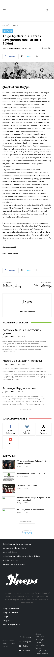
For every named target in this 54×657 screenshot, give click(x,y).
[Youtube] (20, 650)
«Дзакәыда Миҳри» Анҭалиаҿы (22, 360)
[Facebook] (20, 637)
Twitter (26, 646)
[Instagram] (20, 641)
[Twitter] (20, 646)
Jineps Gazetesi (13, 48)
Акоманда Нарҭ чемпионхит (20, 388)
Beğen (10, 425)
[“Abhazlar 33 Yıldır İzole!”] (9, 488)
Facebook (27, 637)
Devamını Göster (26, 410)
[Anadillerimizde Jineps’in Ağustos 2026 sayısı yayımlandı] (9, 500)
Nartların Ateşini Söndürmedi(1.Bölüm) (12, 286)
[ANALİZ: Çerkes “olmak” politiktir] (9, 512)
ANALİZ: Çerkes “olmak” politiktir (30, 510)
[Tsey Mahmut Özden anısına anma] (9, 476)
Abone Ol (10, 438)
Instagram (27, 642)
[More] (36, 56)
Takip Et (27, 425)
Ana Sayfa (6, 25)
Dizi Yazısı (14, 25)
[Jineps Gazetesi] (5, 48)
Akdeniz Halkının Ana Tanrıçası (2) (42, 286)
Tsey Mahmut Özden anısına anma (31, 473)
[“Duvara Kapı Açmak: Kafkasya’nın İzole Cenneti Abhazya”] (9, 464)
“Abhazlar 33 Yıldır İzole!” (27, 485)
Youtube (26, 650)
